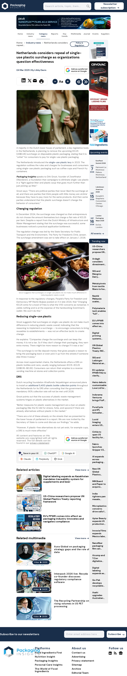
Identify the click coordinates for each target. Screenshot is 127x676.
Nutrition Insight (45, 656)
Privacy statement (83, 660)
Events (95, 34)
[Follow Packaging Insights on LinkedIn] (110, 654)
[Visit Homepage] (13, 11)
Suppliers (105, 34)
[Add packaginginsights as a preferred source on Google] (76, 70)
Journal (86, 34)
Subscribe (114, 634)
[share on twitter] (29, 81)
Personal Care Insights (49, 664)
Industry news (30, 35)
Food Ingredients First (48, 652)
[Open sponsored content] (63, 28)
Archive (76, 668)
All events (96, 233)
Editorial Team (80, 672)
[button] (50, 453)
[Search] (88, 6)
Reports (54, 34)
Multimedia (76, 34)
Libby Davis (40, 70)
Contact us (78, 652)
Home (20, 34)
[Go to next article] (86, 83)
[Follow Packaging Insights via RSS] (115, 654)
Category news (43, 35)
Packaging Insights (46, 660)
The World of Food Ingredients (46, 670)
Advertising (78, 656)
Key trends (65, 35)
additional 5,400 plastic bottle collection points (52, 385)
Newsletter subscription (109, 5)
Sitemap (77, 664)
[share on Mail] (35, 81)
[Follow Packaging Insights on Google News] (121, 654)
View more (80, 470)
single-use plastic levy (60, 162)
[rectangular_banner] (98, 146)
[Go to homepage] (22, 656)
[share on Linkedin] (24, 81)
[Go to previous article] (79, 83)
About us (79, 648)
